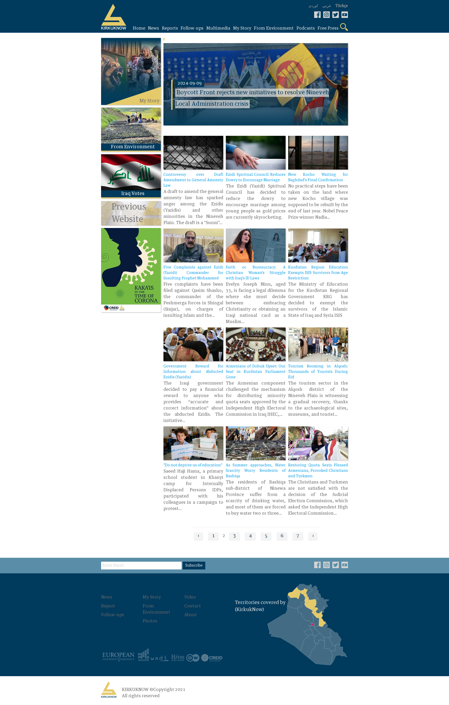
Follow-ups (112, 615)
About (190, 615)
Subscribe (194, 565)
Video (190, 597)
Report (108, 606)
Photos (150, 621)
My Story (152, 597)
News (106, 597)
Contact (192, 606)
